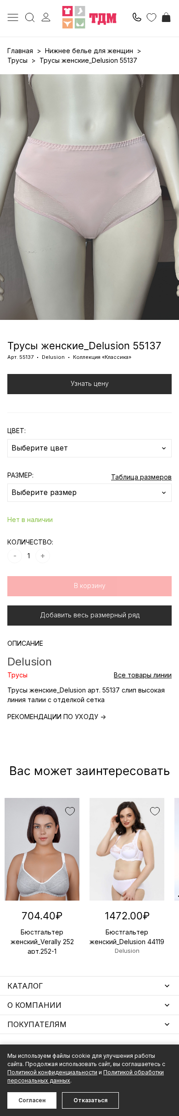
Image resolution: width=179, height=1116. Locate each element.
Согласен (31, 1100)
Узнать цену (90, 383)
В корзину (90, 585)
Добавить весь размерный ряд (90, 615)
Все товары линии (143, 675)
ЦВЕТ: (16, 430)
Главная (20, 50)
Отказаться (90, 1100)
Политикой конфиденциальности (52, 1072)
